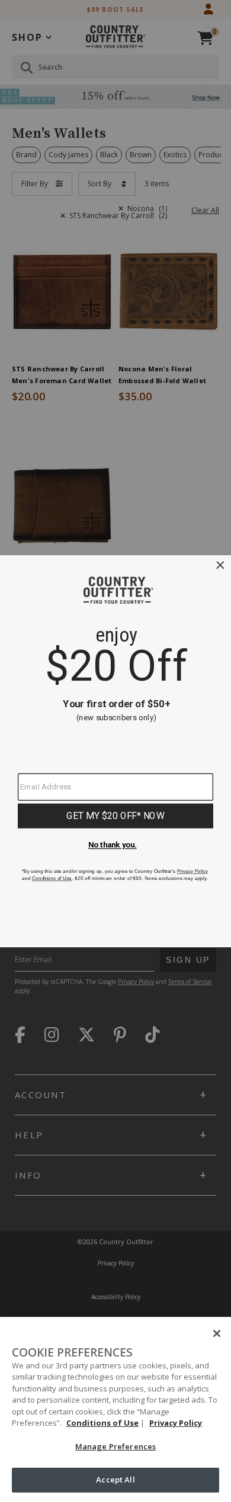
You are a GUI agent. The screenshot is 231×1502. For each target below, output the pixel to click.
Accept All (115, 1479)
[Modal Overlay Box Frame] (115, 751)
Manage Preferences (115, 1446)
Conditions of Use (102, 1422)
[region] (115, 1409)
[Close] (217, 1333)
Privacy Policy (175, 1422)
